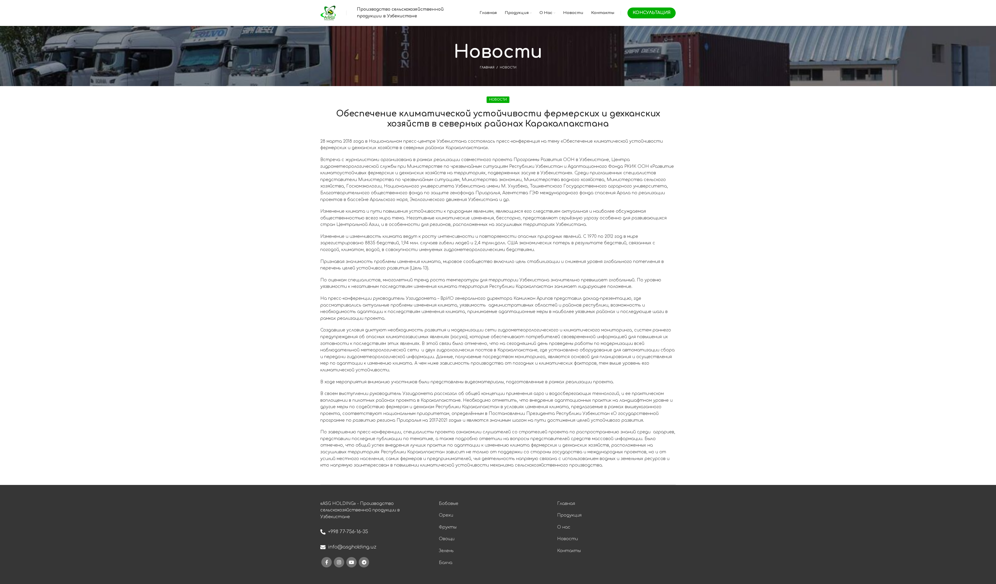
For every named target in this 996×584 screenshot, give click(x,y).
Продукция (569, 515)
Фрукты (448, 527)
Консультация (651, 12)
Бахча (445, 562)
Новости (508, 67)
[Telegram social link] (364, 562)
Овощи (446, 539)
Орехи (446, 515)
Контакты (569, 550)
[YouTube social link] (351, 562)
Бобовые (448, 503)
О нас (563, 527)
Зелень (446, 550)
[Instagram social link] (339, 562)
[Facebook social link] (326, 562)
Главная (487, 67)
